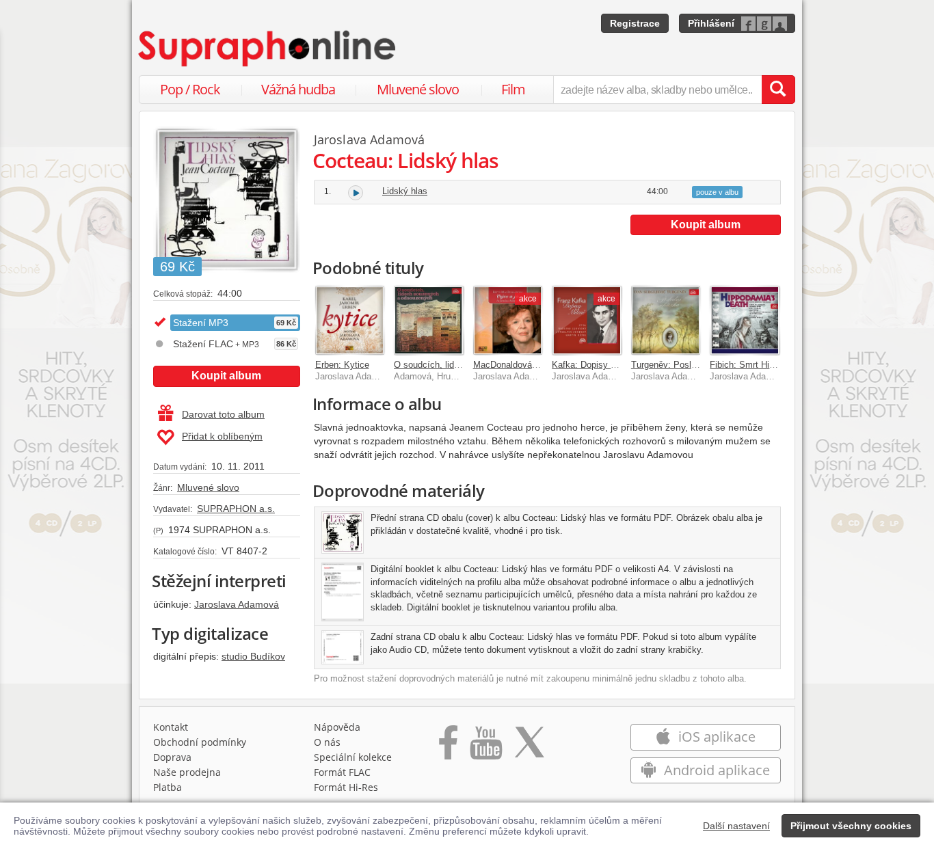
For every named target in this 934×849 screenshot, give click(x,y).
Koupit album (226, 375)
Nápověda (337, 726)
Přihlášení (711, 23)
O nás (327, 742)
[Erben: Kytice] (350, 320)
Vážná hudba (298, 89)
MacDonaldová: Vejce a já (524, 365)
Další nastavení (736, 825)
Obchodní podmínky (199, 742)
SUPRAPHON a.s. (236, 508)
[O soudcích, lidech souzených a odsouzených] (428, 320)
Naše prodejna (187, 772)
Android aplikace (715, 770)
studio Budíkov (253, 656)
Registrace (635, 23)
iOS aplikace (715, 736)
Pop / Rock (190, 89)
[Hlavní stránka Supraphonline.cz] (268, 48)
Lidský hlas (404, 191)
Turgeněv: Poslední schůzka (688, 365)
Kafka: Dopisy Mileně (594, 365)
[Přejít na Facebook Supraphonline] (448, 747)
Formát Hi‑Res (346, 787)
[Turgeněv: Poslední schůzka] (666, 320)
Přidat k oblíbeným (222, 436)
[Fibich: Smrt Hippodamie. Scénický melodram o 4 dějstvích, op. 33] (744, 320)
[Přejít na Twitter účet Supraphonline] (529, 747)
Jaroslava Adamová (236, 604)
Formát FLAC (342, 772)
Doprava (172, 757)
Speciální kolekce (353, 757)
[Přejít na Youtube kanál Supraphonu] (485, 747)
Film (513, 89)
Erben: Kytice (342, 365)
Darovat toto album (223, 414)
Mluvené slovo (418, 89)
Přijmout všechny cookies (850, 825)
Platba (167, 787)
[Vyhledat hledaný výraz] (778, 89)
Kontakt (170, 726)
